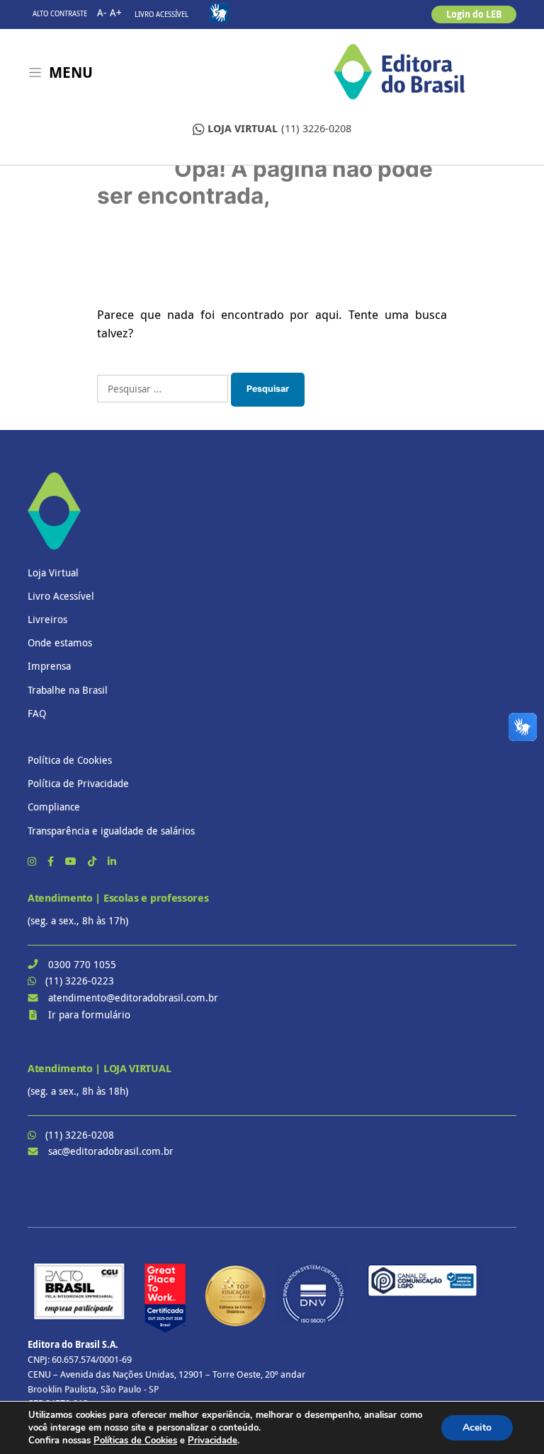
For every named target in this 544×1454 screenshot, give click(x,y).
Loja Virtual (53, 572)
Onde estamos (60, 642)
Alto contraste (60, 13)
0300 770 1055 (82, 964)
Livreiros (47, 619)
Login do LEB (474, 14)
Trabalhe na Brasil (68, 690)
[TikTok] (93, 861)
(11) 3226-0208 (279, 128)
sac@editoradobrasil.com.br (111, 1151)
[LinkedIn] (112, 861)
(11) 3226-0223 (79, 980)
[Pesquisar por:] (162, 388)
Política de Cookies (70, 760)
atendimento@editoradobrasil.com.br (133, 997)
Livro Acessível (161, 14)
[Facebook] (52, 861)
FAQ (37, 713)
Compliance (54, 806)
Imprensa (49, 666)
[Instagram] (33, 861)
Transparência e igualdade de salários (111, 830)
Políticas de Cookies (135, 1440)
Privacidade (212, 1440)
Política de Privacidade (78, 783)
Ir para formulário (89, 1014)
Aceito (477, 1427)
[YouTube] (72, 861)
